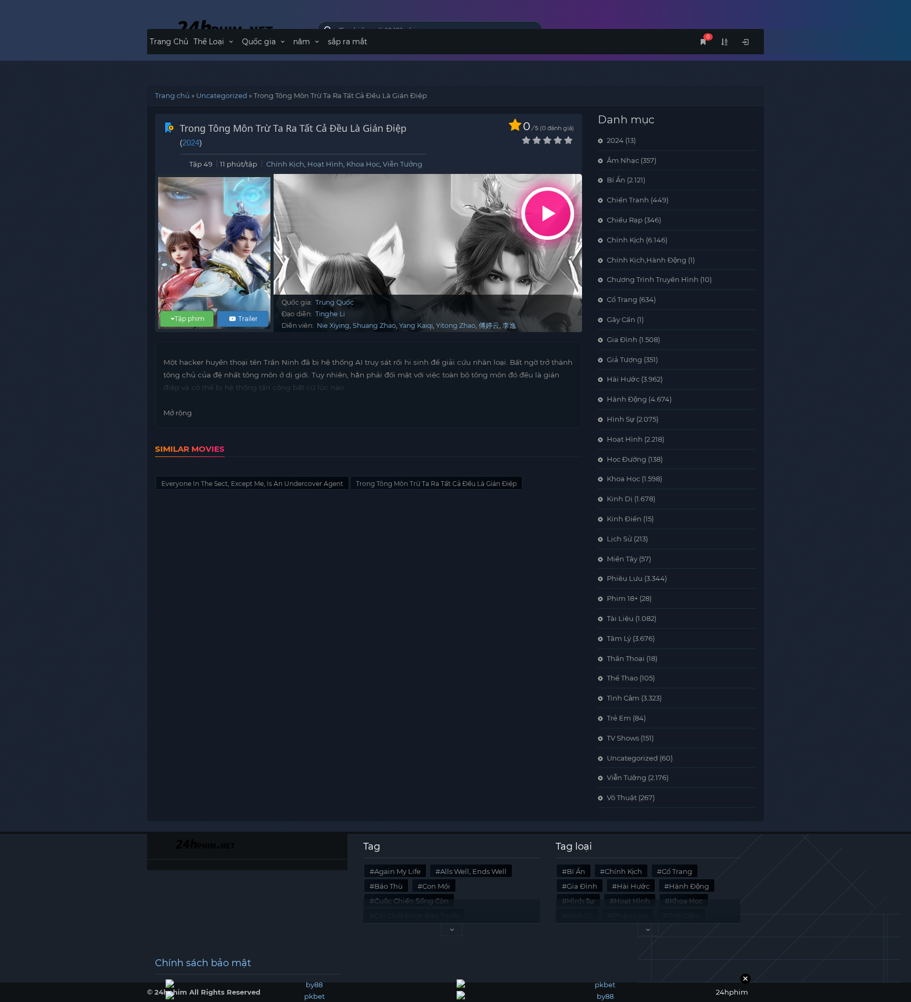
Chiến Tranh (628, 200)
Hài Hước (623, 379)
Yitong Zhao (456, 325)
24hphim (224, 28)
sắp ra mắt (347, 41)
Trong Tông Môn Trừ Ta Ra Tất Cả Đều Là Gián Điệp (436, 484)
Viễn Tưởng (402, 164)
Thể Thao (622, 678)
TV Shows (623, 738)
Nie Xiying (333, 325)
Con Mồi (436, 886)
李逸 (509, 325)
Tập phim (190, 319)
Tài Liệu (620, 618)
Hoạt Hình (325, 164)
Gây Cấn (621, 319)
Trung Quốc (334, 302)
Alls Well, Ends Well (473, 871)
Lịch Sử (619, 538)
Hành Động (627, 399)
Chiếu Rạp (625, 220)
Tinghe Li (330, 314)
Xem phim (547, 213)
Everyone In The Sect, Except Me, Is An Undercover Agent (252, 484)
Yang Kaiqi (416, 325)
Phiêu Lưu (625, 578)
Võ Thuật (622, 797)
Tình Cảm (623, 698)
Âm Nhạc (623, 160)
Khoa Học (363, 164)
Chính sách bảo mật (203, 963)
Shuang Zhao (374, 325)
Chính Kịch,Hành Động (646, 260)
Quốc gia (260, 41)
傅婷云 (489, 325)
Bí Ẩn (616, 180)
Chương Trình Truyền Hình (653, 279)
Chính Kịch (285, 164)
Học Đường (626, 459)
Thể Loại (209, 41)
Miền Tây (622, 558)
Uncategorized (221, 95)
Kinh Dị (620, 498)
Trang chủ (172, 95)
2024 (190, 142)
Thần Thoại (626, 658)
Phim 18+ (622, 598)
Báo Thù (388, 886)
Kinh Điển (624, 518)
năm (302, 41)
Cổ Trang (622, 299)
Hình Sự (621, 419)
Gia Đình (622, 339)
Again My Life (397, 871)
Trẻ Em (619, 718)
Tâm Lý (619, 638)
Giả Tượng (624, 359)
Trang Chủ (169, 41)
